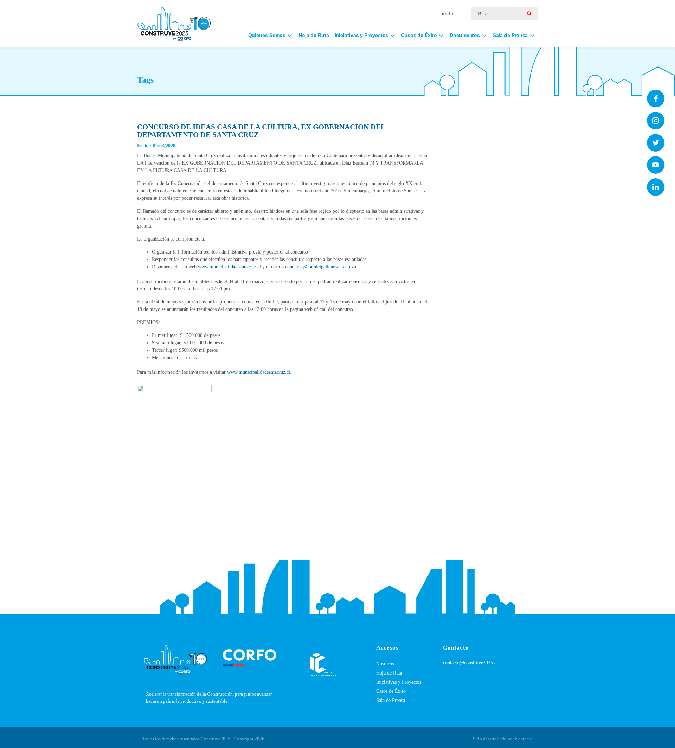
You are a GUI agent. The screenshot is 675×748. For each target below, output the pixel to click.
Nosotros (385, 663)
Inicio (447, 13)
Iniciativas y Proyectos (398, 682)
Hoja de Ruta (313, 35)
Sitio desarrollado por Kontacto (503, 738)
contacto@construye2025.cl (470, 662)
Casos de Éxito (391, 691)
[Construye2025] (174, 21)
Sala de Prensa (390, 700)
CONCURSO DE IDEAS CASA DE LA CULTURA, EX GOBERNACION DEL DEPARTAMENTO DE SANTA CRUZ (261, 131)
